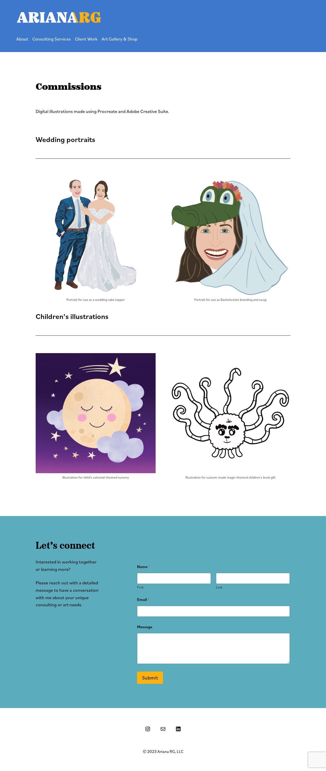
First (140, 587)
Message (144, 626)
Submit (150, 677)
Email (143, 599)
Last (219, 587)
